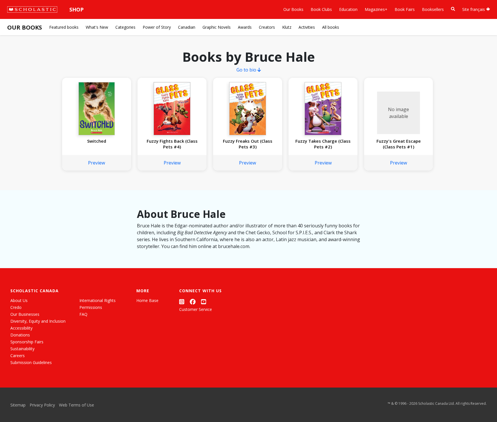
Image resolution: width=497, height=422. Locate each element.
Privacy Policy (42, 405)
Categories (125, 27)
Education (348, 9)
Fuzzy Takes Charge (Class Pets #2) (323, 144)
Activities (307, 27)
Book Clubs (321, 9)
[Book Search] (453, 9)
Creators (267, 27)
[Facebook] (193, 301)
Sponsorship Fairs (26, 341)
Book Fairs (405, 9)
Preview (96, 163)
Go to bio (246, 70)
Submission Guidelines (31, 362)
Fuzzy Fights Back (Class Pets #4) (172, 144)
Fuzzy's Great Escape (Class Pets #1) (398, 144)
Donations (20, 335)
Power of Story (157, 27)
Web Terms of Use (76, 405)
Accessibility (21, 328)
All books (330, 27)
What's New (97, 27)
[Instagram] (181, 301)
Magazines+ (376, 9)
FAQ (83, 314)
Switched (96, 141)
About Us (19, 300)
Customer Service (195, 309)
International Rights (97, 300)
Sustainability (22, 348)
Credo (16, 307)
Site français (474, 9)
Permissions (90, 307)
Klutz (286, 27)
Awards (245, 27)
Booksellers (433, 9)
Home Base (147, 300)
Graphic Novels (216, 27)
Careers (17, 355)
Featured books (64, 27)
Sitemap (18, 405)
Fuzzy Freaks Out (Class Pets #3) (247, 144)
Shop (76, 9)
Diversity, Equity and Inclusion (38, 321)
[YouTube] (203, 301)
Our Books (293, 9)
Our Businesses (24, 314)
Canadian (186, 27)
